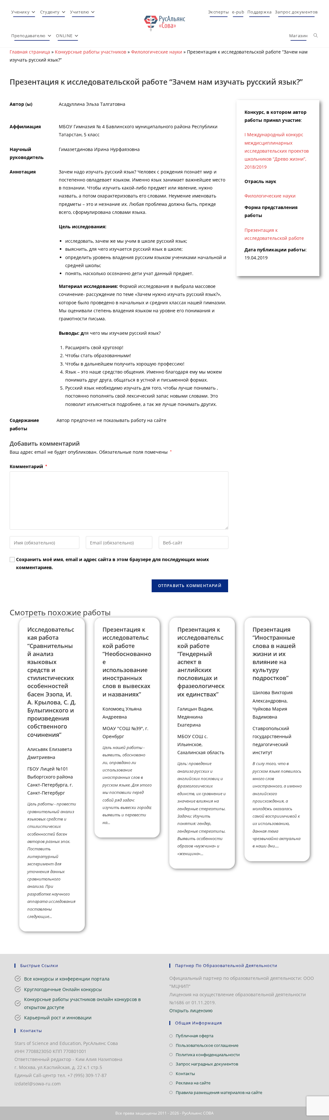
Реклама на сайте (193, 1083)
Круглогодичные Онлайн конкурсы (63, 989)
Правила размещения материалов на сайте (219, 1092)
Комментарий (28, 466)
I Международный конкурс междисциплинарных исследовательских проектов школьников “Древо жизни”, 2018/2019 (277, 150)
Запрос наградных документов (207, 1064)
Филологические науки (156, 52)
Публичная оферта (194, 1036)
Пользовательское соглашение (207, 1045)
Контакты (185, 1073)
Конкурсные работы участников (90, 52)
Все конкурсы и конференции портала (67, 979)
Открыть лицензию (191, 1010)
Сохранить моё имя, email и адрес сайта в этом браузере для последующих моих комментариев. (112, 563)
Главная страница (30, 52)
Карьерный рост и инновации (58, 1018)
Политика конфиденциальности (208, 1054)
